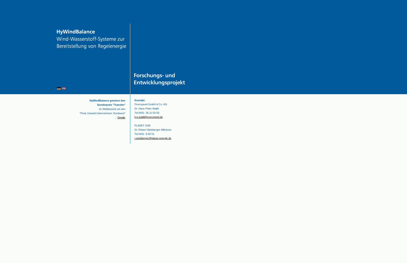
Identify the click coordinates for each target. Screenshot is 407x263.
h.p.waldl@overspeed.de (148, 117)
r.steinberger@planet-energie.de (152, 138)
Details (121, 117)
